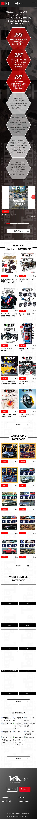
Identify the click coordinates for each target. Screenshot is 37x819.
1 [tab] (8, 223)
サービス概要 (10, 813)
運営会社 (18, 813)
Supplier (6, 797)
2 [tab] (12, 223)
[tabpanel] (18, 201)
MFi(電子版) (6, 801)
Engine (21, 797)
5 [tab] (23, 223)
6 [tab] (27, 223)
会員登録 (2, 3)
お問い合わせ (25, 813)
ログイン (7, 3)
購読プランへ (18, 231)
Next (33, 197)
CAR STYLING (23, 801)
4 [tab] (19, 223)
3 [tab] (16, 223)
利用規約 (9, 816)
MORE (18, 424)
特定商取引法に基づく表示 (20, 816)
